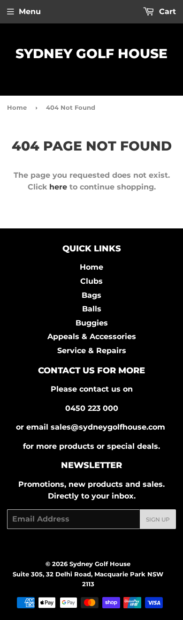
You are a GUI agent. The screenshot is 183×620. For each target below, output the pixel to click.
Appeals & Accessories (91, 336)
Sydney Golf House (91, 53)
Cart (166, 11)
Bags (91, 295)
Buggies (92, 322)
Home (17, 107)
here (58, 186)
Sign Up (158, 519)
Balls (91, 308)
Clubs (91, 281)
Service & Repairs (91, 350)
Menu (30, 11)
